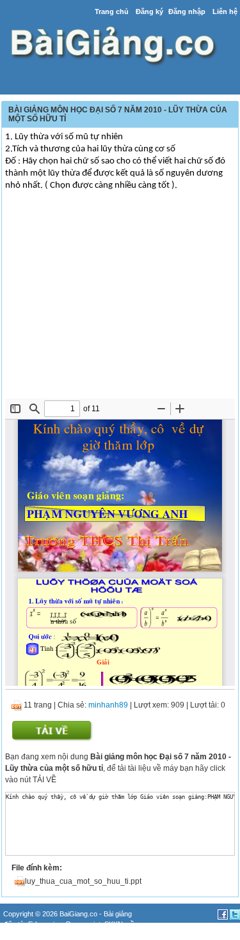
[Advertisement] (120, 302)
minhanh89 (108, 705)
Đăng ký (149, 11)
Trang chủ (112, 11)
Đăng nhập (186, 11)
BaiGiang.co (78, 914)
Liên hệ (224, 11)
